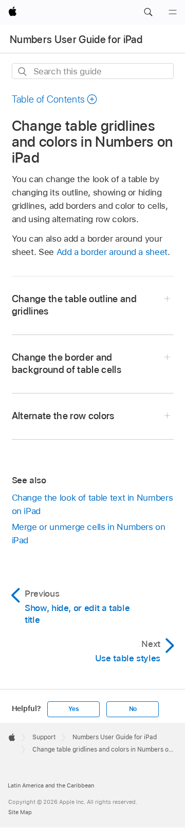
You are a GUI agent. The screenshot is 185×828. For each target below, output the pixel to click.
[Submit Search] (22, 71)
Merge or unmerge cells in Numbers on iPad (88, 533)
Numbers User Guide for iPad (76, 39)
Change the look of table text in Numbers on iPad (92, 504)
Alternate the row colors (63, 416)
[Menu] (172, 12)
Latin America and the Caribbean (51, 785)
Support (43, 737)
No (133, 709)
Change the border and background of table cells (67, 363)
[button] (148, 12)
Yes (73, 709)
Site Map (20, 812)
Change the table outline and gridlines (74, 305)
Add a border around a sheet (112, 252)
